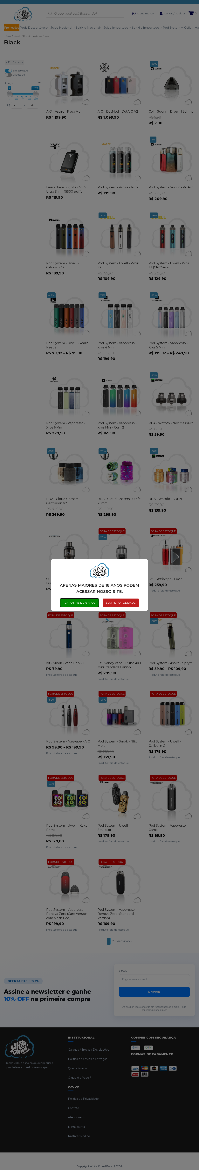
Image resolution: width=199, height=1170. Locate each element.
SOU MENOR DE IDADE (120, 602)
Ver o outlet (165, 1153)
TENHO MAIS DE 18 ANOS (79, 602)
